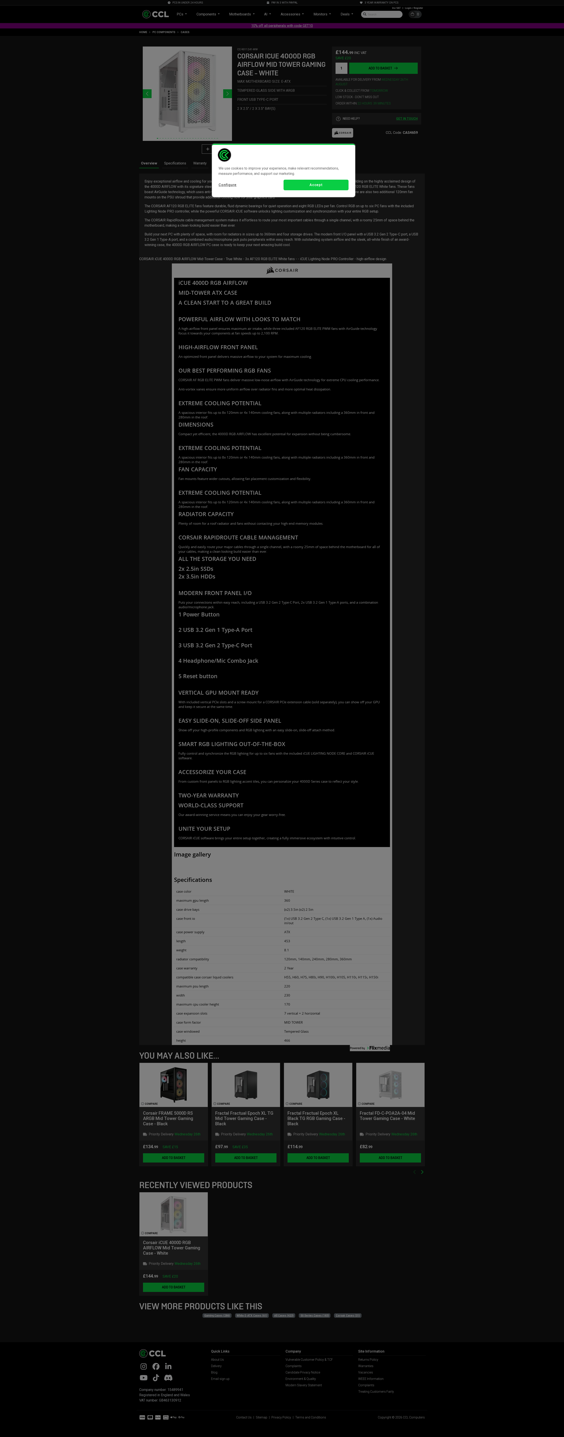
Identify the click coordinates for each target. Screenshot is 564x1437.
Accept (316, 185)
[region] (283, 170)
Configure (228, 185)
